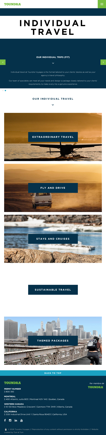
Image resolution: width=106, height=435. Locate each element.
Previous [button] (3, 62)
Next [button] (103, 62)
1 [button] (3, 90)
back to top (52, 373)
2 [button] (5, 90)
